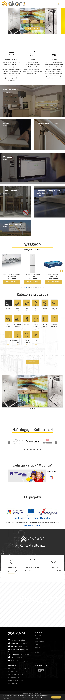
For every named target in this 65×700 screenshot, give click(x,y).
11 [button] (38, 454)
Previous (4, 395)
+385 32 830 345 (23, 648)
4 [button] (28, 454)
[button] (9, 447)
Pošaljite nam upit (32, 573)
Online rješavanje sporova (15, 685)
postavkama (6, 698)
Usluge (32, 59)
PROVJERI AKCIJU (33, 28)
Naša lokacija (11, 573)
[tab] (43, 287)
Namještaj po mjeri (11, 59)
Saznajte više (32, 614)
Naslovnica (37, 641)
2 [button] (26, 454)
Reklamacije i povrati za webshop (17, 677)
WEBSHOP (32, 244)
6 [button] (31, 454)
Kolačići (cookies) (13, 688)
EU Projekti (11, 691)
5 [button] (30, 454)
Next (60, 395)
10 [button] (37, 454)
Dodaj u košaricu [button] (52, 282)
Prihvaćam (56, 697)
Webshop (37, 643)
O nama (36, 655)
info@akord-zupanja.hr (21, 666)
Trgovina (53, 59)
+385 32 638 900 (24, 659)
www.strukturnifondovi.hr (32, 530)
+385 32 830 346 (22, 651)
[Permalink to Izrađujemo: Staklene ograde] (32, 395)
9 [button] (36, 454)
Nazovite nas (53, 573)
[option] (18, 447)
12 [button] (40, 454)
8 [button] (34, 454)
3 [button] (27, 454)
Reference (37, 652)
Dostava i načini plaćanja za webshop (18, 674)
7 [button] (33, 454)
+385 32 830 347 (18, 662)
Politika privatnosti (14, 682)
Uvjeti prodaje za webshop (15, 679)
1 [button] (24, 454)
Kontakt (36, 658)
